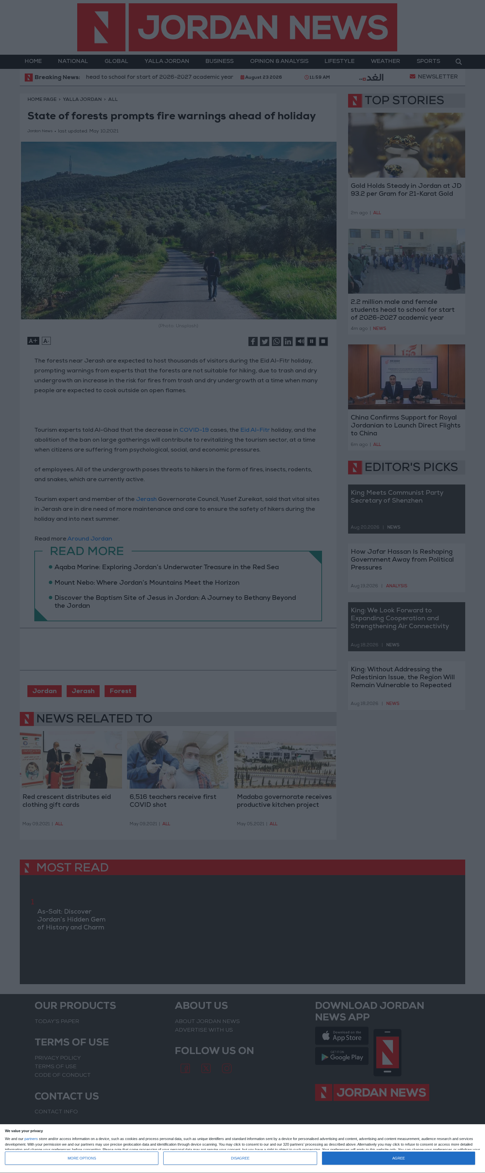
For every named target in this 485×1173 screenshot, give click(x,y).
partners (31, 1139)
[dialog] (242, 1149)
